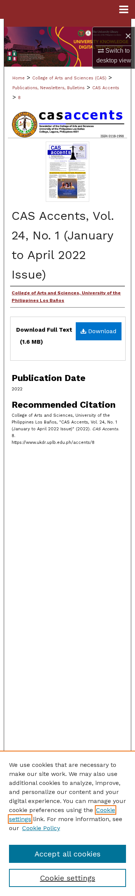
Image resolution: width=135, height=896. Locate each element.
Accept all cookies (67, 853)
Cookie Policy (41, 828)
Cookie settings (67, 877)
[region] (67, 823)
